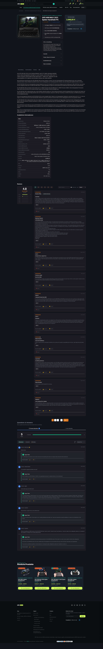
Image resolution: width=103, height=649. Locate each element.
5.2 (49, 165)
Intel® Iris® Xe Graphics (46, 137)
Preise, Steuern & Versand (49, 57)
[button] (81, 4)
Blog (50, 615)
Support (34, 0)
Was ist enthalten (47, 63)
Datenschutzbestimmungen (38, 627)
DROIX (72, 0)
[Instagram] (80, 605)
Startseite (21, 10)
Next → (66, 420)
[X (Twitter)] (85, 605)
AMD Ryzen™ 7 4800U (37, 125)
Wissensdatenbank (53, 617)
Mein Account (35, 615)
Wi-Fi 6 (48, 163)
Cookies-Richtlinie (36, 625)
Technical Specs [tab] (28, 69)
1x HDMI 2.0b (47, 158)
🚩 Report (37, 211)
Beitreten (82, 616)
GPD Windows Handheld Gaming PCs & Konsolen (33, 10)
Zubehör (18, 620)
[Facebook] (82, 605)
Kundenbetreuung (47, 60)
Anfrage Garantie (37, 621)
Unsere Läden (35, 613)
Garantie (45, 53)
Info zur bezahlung (47, 42)
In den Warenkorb (26, 588)
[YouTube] (77, 605)
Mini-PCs (18, 618)
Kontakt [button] (83, 7)
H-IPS (49, 141)
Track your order (37, 623)
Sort (77, 187)
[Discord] (72, 605)
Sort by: (75, 442)
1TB (49, 152)
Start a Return (36, 619)
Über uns (51, 619)
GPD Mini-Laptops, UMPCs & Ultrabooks (24, 616)
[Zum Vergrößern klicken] (28, 26)
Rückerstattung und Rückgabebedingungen (37, 632)
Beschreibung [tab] (20, 69)
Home (51, 613)
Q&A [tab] (39, 69)
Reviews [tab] (35, 69)
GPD (49, 171)
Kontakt (51, 621)
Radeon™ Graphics (38, 137)
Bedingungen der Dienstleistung (38, 629)
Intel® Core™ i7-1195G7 (46, 125)
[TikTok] (74, 605)
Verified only (74, 187)
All (35, 187)
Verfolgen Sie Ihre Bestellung (39, 617)
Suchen (54, 4)
